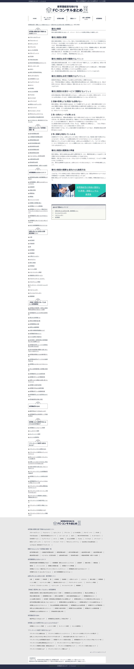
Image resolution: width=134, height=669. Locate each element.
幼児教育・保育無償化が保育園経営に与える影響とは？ (57, 599)
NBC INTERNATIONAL (36, 72)
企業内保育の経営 (34, 159)
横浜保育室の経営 (34, 152)
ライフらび (33, 98)
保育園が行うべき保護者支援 (37, 391)
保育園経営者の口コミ (35, 333)
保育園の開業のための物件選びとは (67, 602)
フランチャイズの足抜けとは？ (38, 510)
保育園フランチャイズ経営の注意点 (62, 639)
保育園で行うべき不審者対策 (37, 377)
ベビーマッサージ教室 (35, 272)
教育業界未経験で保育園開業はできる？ (39, 562)
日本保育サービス (34, 78)
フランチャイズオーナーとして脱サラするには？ (69, 642)
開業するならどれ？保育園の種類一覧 (37, 129)
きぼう (31, 69)
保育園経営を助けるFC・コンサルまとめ (37, 1)
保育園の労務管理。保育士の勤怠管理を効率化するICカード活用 (45, 592)
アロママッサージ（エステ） (37, 278)
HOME (35, 18)
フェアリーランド (34, 82)
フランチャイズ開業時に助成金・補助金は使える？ (42, 645)
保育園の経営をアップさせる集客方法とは (90, 602)
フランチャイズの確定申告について (66, 645)
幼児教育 (32, 240)
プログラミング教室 (35, 281)
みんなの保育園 (34, 91)
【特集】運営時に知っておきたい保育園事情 (37, 303)
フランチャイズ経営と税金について (87, 645)
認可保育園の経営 (34, 133)
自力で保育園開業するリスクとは (38, 225)
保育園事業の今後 (34, 324)
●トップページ (94, 652)
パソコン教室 (33, 269)
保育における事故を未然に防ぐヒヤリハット (40, 608)
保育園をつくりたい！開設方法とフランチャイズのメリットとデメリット (38, 211)
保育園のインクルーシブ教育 (37, 427)
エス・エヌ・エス (34, 66)
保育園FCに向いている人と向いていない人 (40, 572)
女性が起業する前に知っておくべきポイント (74, 636)
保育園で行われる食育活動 (37, 388)
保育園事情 (99, 18)
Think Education (34, 59)
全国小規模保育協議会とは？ (37, 330)
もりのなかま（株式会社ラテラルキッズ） (40, 544)
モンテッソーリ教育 (35, 434)
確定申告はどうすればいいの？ (38, 411)
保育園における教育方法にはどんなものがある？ (37, 423)
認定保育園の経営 (34, 149)
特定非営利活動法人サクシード (38, 62)
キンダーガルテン (34, 75)
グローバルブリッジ (35, 37)
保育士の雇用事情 (34, 327)
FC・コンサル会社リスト (47, 18)
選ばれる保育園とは (35, 317)
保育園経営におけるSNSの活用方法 (73, 592)
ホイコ (31, 85)
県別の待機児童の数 (35, 320)
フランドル (33, 46)
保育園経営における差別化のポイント (39, 611)
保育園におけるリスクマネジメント (38, 605)
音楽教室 (32, 253)
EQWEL (32, 88)
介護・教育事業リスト (86, 18)
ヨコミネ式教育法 (34, 437)
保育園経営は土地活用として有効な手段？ (58, 618)
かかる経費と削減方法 (35, 336)
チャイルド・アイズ (35, 110)
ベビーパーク (33, 107)
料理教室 (32, 266)
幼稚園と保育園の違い (35, 203)
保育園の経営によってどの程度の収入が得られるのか (87, 599)
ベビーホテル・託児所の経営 (37, 156)
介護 (31, 237)
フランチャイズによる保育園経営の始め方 (40, 639)
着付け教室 (33, 262)
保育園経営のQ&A (34, 406)
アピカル (32, 94)
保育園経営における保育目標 (37, 373)
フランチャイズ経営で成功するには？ (37, 444)
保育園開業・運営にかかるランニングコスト (63, 562)
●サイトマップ (102, 652)
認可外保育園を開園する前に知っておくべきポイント (43, 602)
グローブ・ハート (34, 53)
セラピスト (33, 259)
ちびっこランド (34, 43)
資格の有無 (33, 190)
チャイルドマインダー (61, 213)
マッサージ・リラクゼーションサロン (39, 585)
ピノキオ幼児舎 (34, 50)
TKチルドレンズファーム (36, 113)
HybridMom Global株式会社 (37, 117)
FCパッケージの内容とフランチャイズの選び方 (84, 633)
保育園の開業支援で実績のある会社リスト (37, 32)
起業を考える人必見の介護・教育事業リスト (66, 211)
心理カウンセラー (34, 256)
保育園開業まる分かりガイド (37, 172)
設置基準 (32, 187)
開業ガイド (73, 18)
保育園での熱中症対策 (35, 385)
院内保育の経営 (34, 162)
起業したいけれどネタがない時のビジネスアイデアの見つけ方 (45, 636)
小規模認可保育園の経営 (36, 136)
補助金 (31, 196)
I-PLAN (32, 56)
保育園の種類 (60, 18)
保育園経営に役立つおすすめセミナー (78, 569)
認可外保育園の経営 (35, 143)
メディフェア (33, 101)
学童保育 (32, 243)
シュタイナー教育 (34, 431)
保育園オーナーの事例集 (36, 206)
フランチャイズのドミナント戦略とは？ (58, 649)
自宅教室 (57, 217)
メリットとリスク (34, 199)
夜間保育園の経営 (34, 140)
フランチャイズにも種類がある (38, 449)
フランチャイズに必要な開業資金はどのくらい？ (42, 642)
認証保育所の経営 (34, 146)
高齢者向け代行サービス (36, 275)
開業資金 (32, 193)
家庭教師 (32, 296)
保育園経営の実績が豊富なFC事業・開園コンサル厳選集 (88, 190)
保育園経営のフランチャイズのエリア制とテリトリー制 (87, 639)
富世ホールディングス (35, 104)
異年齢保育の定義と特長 (36, 399)
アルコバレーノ (34, 40)
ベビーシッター (59, 215)
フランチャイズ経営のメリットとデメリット (59, 633)
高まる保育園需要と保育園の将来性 (59, 605)
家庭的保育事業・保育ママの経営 (38, 165)
